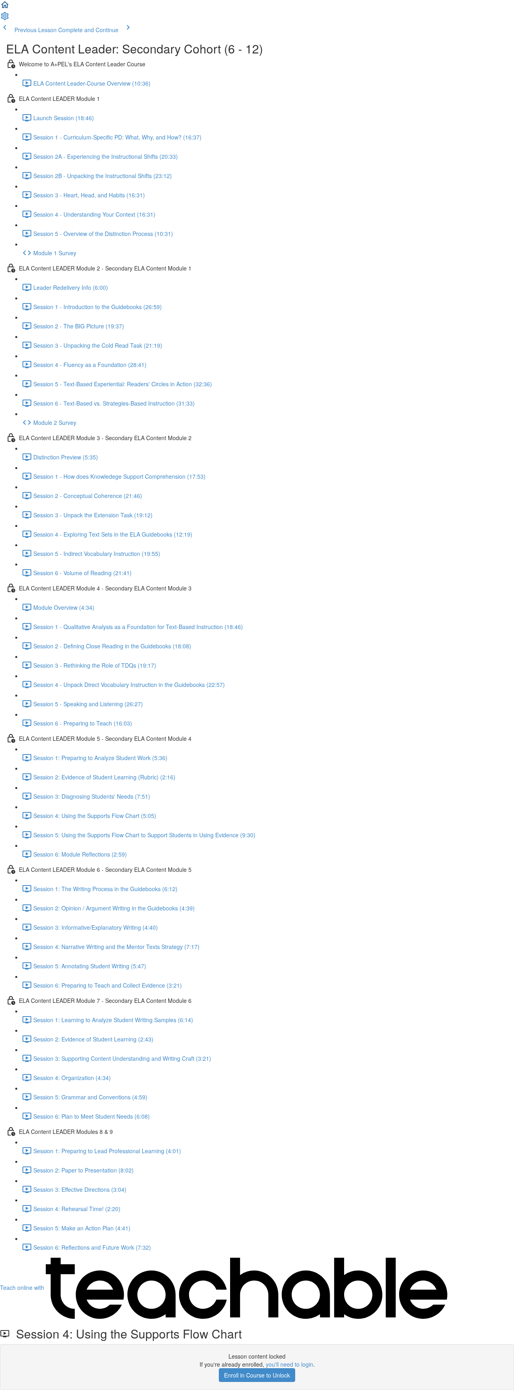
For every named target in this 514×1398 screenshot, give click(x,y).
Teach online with (23, 1287)
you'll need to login (289, 1364)
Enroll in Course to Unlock (257, 1375)
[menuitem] (5, 18)
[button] (5, 7)
